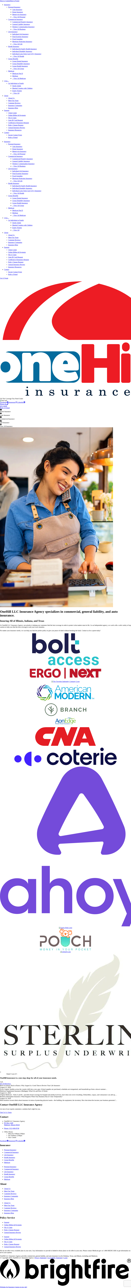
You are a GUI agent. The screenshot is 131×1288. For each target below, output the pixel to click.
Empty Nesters (17, 91)
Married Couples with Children (22, 88)
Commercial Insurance (15, 19)
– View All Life (17, 44)
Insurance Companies (15, 105)
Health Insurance (13, 46)
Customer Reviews (14, 103)
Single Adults (16, 86)
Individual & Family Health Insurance (24, 49)
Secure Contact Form (15, 135)
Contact (6, 132)
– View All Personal (18, 17)
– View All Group (18, 68)
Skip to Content (5, 1)
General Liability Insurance (21, 24)
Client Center (12, 113)
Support (6, 110)
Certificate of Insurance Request (18, 123)
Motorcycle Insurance (19, 14)
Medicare (11, 71)
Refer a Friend (13, 137)
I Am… (6, 81)
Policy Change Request (15, 125)
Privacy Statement (40, 1258)
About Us (11, 98)
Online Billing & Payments (17, 115)
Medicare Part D (17, 73)
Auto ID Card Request (15, 120)
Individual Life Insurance (20, 34)
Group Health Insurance (20, 66)
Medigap (15, 76)
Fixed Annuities (17, 39)
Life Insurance (13, 32)
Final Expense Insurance (20, 37)
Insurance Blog (13, 108)
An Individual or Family (16, 83)
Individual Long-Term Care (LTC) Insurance (26, 54)
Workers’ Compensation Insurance (23, 27)
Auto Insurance (17, 9)
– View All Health (18, 56)
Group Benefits (13, 59)
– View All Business (18, 29)
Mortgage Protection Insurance (22, 41)
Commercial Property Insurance (22, 22)
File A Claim (12, 118)
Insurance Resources (14, 130)
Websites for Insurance (13, 1287)
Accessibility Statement (54, 1258)
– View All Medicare (19, 78)
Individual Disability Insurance (22, 51)
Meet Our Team (13, 100)
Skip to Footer (14, 1)
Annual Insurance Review (16, 128)
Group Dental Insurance (20, 61)
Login (65, 1258)
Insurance (7, 5)
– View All (15, 93)
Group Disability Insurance (21, 64)
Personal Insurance (14, 7)
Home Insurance (17, 12)
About (6, 96)
